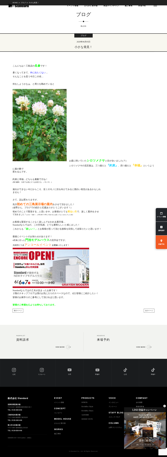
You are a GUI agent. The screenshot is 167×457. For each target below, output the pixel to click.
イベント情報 (72, 6)
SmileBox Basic (87, 410)
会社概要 (139, 402)
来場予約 (142, 6)
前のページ (18, 310)
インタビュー (113, 402)
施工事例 (129, 6)
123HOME (85, 415)
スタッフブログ (114, 417)
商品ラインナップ (111, 6)
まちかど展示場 (91, 6)
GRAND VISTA (87, 419)
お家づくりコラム (115, 427)
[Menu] (155, 5)
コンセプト (58, 413)
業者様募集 (140, 406)
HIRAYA (84, 402)
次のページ (149, 310)
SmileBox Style (87, 406)
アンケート (113, 406)
